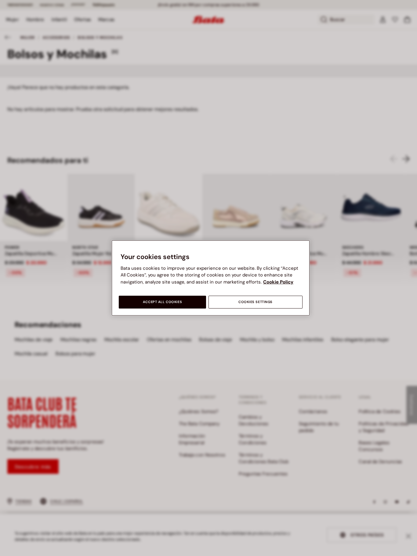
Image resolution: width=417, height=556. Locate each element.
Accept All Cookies (162, 302)
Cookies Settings (255, 302)
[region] (210, 278)
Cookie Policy (278, 282)
